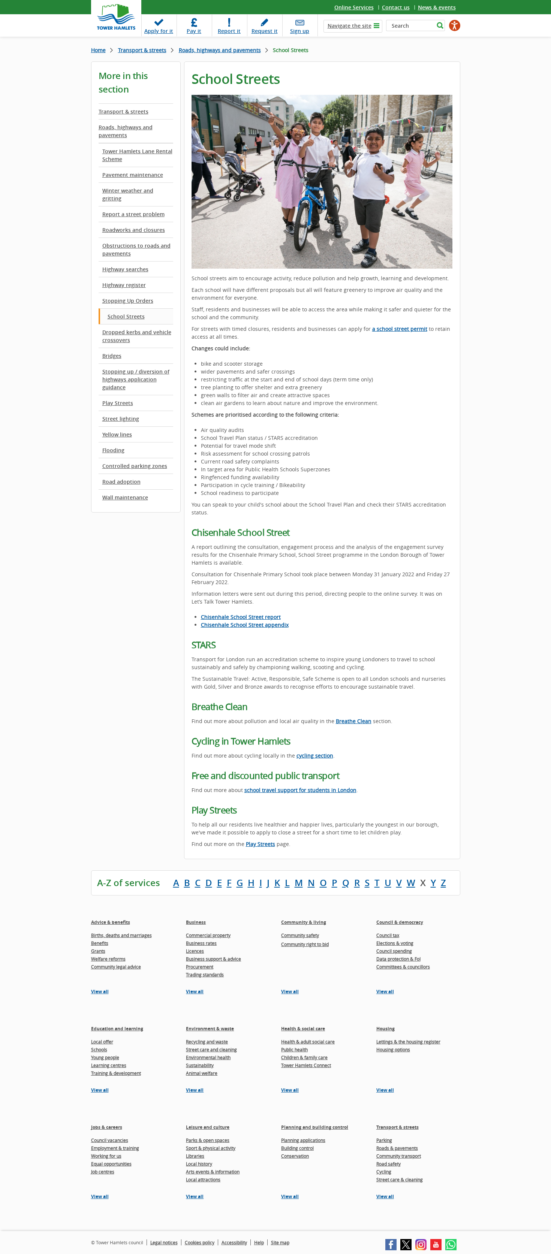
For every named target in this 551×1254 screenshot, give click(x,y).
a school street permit (399, 328)
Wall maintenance (125, 497)
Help (259, 1242)
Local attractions (203, 1179)
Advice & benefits (110, 922)
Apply (158, 30)
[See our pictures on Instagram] (421, 1244)
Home (98, 50)
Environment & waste (210, 1028)
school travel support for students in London (300, 790)
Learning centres (108, 1065)
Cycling (383, 1172)
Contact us (396, 7)
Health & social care (303, 1028)
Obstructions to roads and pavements (136, 249)
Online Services (354, 7)
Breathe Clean (353, 721)
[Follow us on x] (406, 1244)
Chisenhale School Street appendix (245, 624)
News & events (437, 7)
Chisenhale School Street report (241, 616)
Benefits (99, 943)
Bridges (111, 355)
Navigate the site (349, 25)
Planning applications (303, 1140)
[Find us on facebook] (391, 1244)
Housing (385, 1028)
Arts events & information (213, 1172)
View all (100, 991)
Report (229, 30)
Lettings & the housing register (408, 1042)
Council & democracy (399, 922)
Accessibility (234, 1242)
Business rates (201, 943)
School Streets (126, 316)
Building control (297, 1148)
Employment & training (115, 1148)
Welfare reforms (108, 959)
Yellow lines (117, 434)
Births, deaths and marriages (121, 935)
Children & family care (304, 1057)
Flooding (113, 450)
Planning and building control (314, 1127)
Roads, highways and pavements (220, 50)
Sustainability (200, 1065)
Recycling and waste (207, 1042)
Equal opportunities (111, 1164)
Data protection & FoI (398, 959)
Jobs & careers (106, 1127)
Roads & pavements (397, 1148)
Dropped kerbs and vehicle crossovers (136, 336)
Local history (199, 1164)
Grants (98, 951)
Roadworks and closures (133, 229)
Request (265, 30)
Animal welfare (201, 1073)
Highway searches (125, 269)
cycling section (314, 755)
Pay (194, 30)
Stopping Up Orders (127, 300)
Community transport (398, 1156)
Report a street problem (133, 214)
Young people (105, 1057)
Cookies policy (199, 1242)
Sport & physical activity (210, 1148)
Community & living (303, 922)
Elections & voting (394, 943)
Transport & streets (142, 50)
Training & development (116, 1073)
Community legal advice (116, 967)
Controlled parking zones (134, 465)
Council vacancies (109, 1140)
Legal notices (164, 1242)
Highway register (124, 284)
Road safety (388, 1164)
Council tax (387, 935)
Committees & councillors (403, 967)
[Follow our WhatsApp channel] (451, 1244)
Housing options (393, 1049)
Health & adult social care (308, 1042)
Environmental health (208, 1057)
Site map (280, 1242)
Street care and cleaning (211, 1049)
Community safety (300, 935)
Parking (384, 1140)
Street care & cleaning (399, 1179)
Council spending (394, 951)
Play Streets (117, 403)
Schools (99, 1049)
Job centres (102, 1172)
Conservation (295, 1156)
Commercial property (208, 935)
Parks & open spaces (207, 1140)
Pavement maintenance (132, 174)
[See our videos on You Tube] (436, 1244)
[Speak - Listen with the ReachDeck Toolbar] (454, 25)
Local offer (102, 1042)
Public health (294, 1049)
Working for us (106, 1156)
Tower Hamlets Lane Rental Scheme (137, 155)
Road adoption (121, 481)
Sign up (299, 30)
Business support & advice (213, 959)
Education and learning (117, 1028)
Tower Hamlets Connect (306, 1065)
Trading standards (205, 974)
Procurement (199, 967)
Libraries (195, 1156)
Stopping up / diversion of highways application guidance (135, 379)
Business (196, 922)
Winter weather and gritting (127, 194)
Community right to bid (305, 944)
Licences (195, 951)
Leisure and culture (207, 1127)
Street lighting (120, 418)
